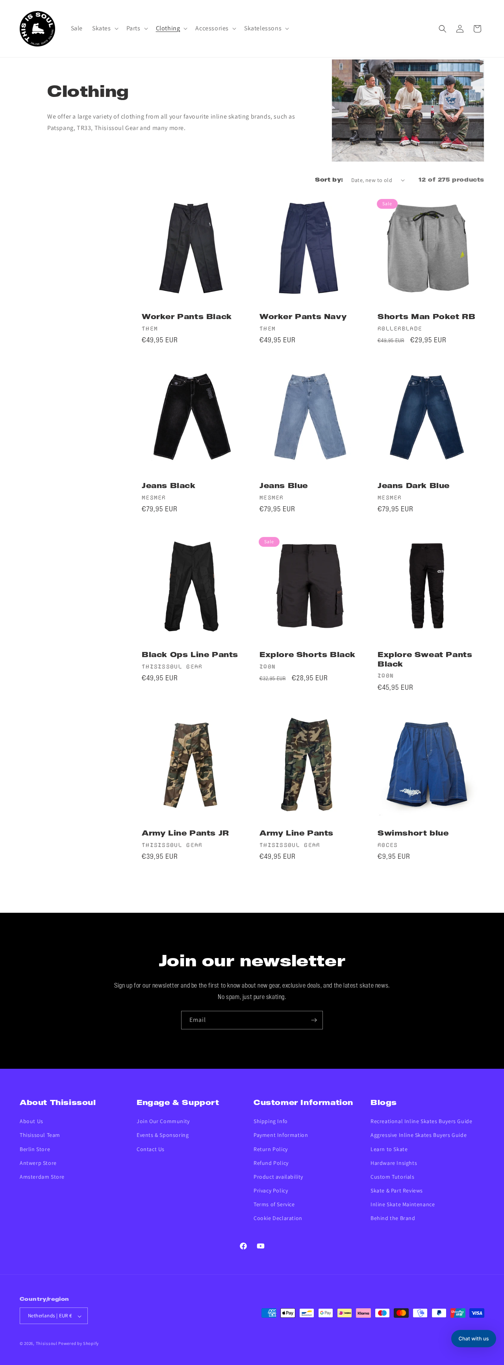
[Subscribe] (313, 1020)
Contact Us (151, 1149)
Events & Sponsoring (163, 1135)
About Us (31, 1121)
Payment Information (281, 1135)
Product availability (278, 1176)
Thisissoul (46, 1343)
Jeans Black (169, 486)
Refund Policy (271, 1162)
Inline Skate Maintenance (403, 1204)
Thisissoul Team (40, 1135)
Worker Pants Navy (302, 317)
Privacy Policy (271, 1190)
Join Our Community (163, 1121)
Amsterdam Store (42, 1176)
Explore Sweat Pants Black (425, 660)
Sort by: (329, 180)
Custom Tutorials (393, 1176)
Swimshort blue (413, 833)
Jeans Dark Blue (414, 486)
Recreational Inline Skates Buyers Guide (421, 1121)
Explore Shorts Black (307, 655)
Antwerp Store (38, 1162)
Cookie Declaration (278, 1218)
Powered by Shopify (78, 1343)
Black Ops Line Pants (190, 655)
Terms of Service (274, 1204)
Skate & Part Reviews (397, 1190)
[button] (104, 28)
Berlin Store (35, 1149)
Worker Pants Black (187, 317)
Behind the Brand (393, 1218)
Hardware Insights (394, 1162)
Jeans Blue (283, 486)
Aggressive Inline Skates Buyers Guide (419, 1135)
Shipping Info (271, 1121)
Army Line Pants (296, 833)
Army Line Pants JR (185, 833)
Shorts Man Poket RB (426, 317)
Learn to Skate (389, 1149)
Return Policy (271, 1149)
